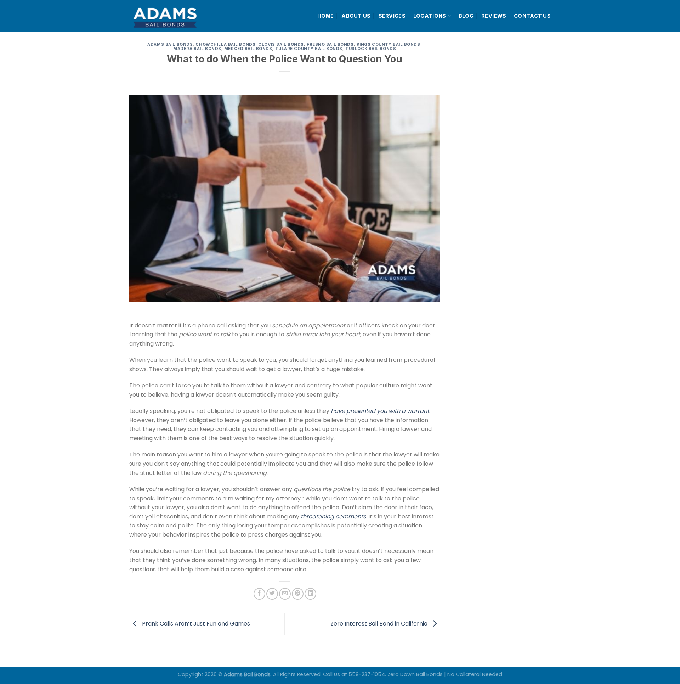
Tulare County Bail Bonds (308, 48)
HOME (325, 16)
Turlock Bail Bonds (370, 48)
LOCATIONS (429, 16)
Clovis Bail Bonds (281, 44)
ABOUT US (355, 16)
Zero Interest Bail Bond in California (379, 623)
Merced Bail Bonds (248, 48)
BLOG (466, 16)
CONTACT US (532, 16)
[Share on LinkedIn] (310, 594)
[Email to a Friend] (285, 594)
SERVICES (392, 16)
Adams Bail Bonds (170, 44)
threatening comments (333, 516)
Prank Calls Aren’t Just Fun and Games (195, 623)
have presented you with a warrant (380, 411)
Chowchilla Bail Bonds (225, 44)
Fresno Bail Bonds (330, 44)
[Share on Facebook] (259, 594)
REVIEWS (493, 16)
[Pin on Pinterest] (298, 594)
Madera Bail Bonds (197, 48)
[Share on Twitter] (272, 594)
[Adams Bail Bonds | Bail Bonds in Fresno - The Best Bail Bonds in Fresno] (182, 16)
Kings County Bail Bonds (388, 44)
